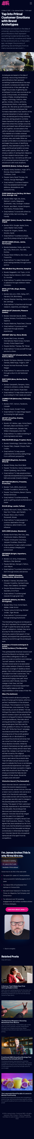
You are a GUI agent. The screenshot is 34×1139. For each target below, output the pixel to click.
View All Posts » (6, 960)
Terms (21, 1115)
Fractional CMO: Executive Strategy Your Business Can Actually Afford (16, 1058)
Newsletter (27, 1115)
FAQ (11, 1115)
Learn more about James (16, 909)
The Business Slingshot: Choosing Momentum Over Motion (13, 1021)
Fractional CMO (20, 1113)
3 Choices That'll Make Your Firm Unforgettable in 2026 (13, 987)
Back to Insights (10, 948)
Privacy (16, 1115)
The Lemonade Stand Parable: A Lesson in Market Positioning (16, 1094)
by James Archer (18, 10)
